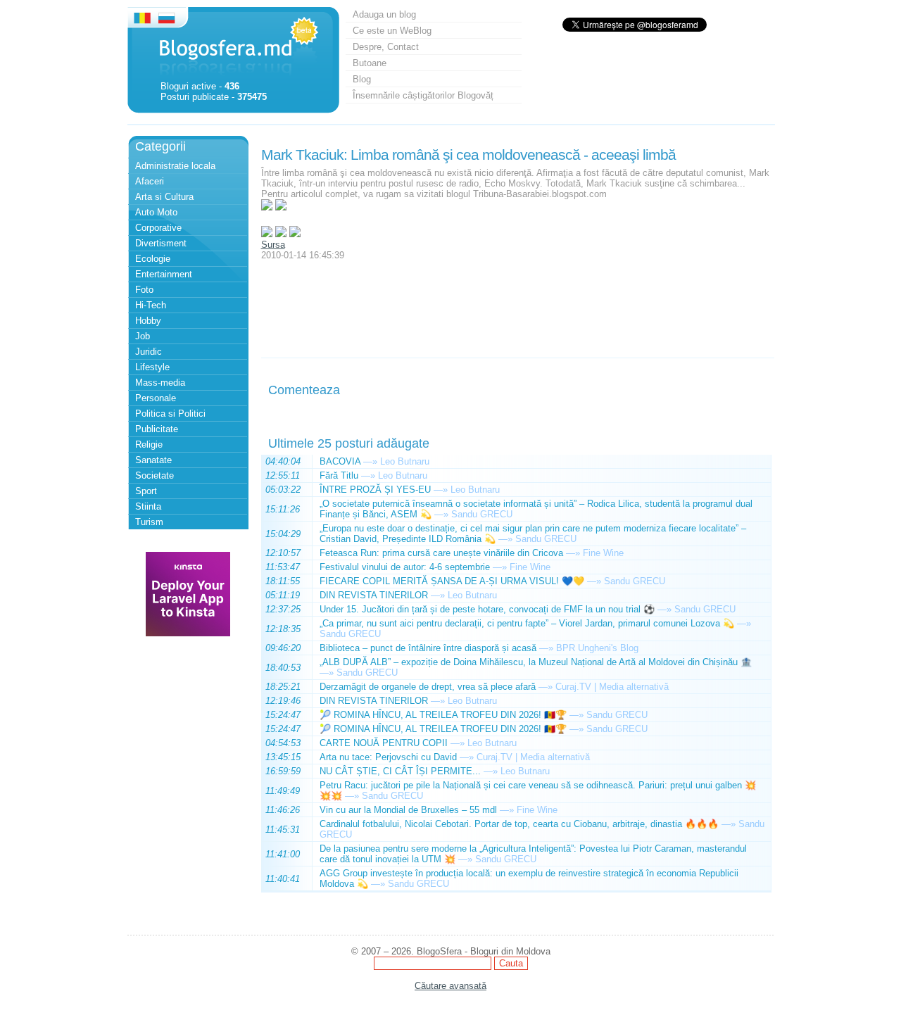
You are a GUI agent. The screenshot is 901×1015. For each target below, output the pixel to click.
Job (142, 336)
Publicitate (156, 429)
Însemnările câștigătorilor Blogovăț (423, 95)
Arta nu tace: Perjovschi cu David (388, 757)
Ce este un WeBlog (392, 30)
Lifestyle (152, 367)
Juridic (148, 351)
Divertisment (161, 243)
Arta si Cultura (164, 196)
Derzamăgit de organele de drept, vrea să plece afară (428, 686)
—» (370, 461)
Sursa (273, 244)
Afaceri (149, 181)
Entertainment (163, 274)
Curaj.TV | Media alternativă (612, 686)
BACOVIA (340, 461)
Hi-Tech (150, 305)
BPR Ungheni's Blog (597, 648)
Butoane (369, 63)
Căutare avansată (450, 986)
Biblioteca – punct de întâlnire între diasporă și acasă (428, 648)
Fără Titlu (339, 475)
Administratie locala (175, 165)
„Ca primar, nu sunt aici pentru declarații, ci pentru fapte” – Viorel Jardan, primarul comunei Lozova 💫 (527, 623)
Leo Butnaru (404, 461)
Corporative (158, 227)
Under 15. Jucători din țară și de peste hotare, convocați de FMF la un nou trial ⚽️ (487, 609)
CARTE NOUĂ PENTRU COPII (384, 743)
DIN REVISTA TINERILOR (374, 595)
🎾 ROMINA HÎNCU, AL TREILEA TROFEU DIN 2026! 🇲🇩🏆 (443, 715)
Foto (144, 289)
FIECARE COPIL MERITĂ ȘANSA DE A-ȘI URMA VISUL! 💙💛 (452, 581)
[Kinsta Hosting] (188, 633)
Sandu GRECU (481, 514)
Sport (146, 491)
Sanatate (153, 460)
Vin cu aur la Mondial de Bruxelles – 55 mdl (408, 810)
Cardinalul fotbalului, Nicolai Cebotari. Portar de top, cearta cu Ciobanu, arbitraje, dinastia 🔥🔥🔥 (519, 824)
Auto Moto (156, 212)
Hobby (148, 320)
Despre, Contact (386, 47)
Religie (149, 444)
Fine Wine (603, 553)
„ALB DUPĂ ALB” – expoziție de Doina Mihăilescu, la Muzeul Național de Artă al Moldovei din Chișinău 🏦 (536, 662)
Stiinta (148, 506)
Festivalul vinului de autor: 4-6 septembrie (405, 567)
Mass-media (160, 382)
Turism (149, 522)
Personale (155, 398)
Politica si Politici (170, 413)
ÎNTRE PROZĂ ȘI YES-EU (375, 489)
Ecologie (152, 258)
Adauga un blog (384, 14)
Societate (154, 475)
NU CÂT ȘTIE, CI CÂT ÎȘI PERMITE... (400, 771)
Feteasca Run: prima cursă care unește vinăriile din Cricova (441, 553)
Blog (362, 79)
